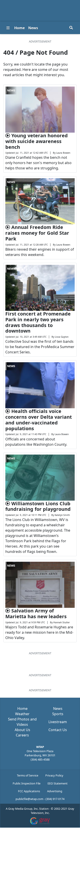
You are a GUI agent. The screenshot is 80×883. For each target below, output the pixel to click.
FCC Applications (29, 791)
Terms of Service (27, 775)
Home (19, 27)
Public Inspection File (26, 783)
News (33, 27)
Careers (22, 735)
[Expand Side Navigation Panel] (8, 28)
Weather (22, 713)
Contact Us (57, 729)
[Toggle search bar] (71, 27)
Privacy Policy (54, 775)
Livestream (57, 721)
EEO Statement (58, 783)
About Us (22, 729)
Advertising (54, 791)
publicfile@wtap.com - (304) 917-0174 (40, 799)
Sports (57, 713)
